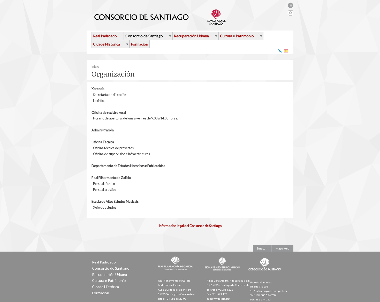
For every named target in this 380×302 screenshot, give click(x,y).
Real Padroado (105, 36)
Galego (280, 51)
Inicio (95, 66)
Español (286, 51)
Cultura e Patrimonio (237, 36)
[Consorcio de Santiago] (265, 274)
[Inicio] (160, 23)
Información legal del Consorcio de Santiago (190, 226)
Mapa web (282, 248)
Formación (139, 44)
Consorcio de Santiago (144, 36)
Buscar (262, 248)
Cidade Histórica (106, 44)
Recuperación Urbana (191, 36)
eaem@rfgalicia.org (218, 298)
